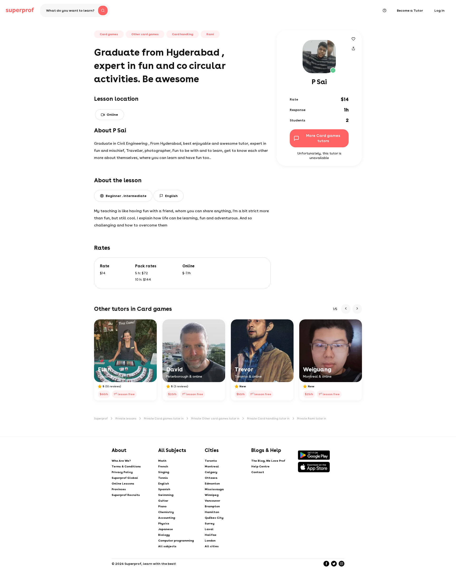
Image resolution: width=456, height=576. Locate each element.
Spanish (164, 489)
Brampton (212, 506)
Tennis (163, 478)
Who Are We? (121, 460)
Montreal (212, 466)
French (163, 466)
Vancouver (212, 500)
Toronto (211, 460)
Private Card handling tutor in (268, 418)
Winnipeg (211, 495)
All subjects (167, 546)
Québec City (214, 517)
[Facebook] (326, 563)
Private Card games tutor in (164, 418)
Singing (163, 472)
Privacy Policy (122, 472)
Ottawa (211, 478)
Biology (164, 535)
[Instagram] (341, 563)
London (210, 540)
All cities (212, 546)
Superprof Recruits (126, 495)
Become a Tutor (410, 10)
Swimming (165, 495)
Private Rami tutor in (311, 418)
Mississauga (214, 489)
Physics (163, 523)
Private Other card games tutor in (215, 418)
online (112, 114)
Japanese (165, 529)
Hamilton (212, 512)
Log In (439, 10)
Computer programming (176, 540)
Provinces (119, 489)
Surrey (209, 523)
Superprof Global (125, 478)
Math (162, 460)
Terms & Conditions (126, 466)
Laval (209, 529)
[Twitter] (334, 563)
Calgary (211, 472)
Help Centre (260, 466)
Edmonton (212, 483)
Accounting (166, 517)
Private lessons (125, 418)
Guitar (163, 500)
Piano (162, 506)
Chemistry (166, 512)
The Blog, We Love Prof (268, 460)
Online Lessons (123, 483)
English (163, 483)
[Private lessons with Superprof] (20, 10)
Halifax (210, 535)
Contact (257, 472)
